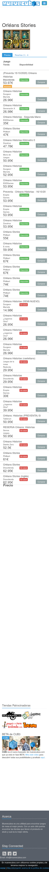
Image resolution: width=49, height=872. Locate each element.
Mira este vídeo (32, 754)
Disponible (24, 80)
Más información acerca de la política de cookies (28, 868)
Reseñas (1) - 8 (21, 55)
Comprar (41, 82)
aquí (43, 757)
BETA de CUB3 (11, 734)
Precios (7, 55)
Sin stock (23, 304)
